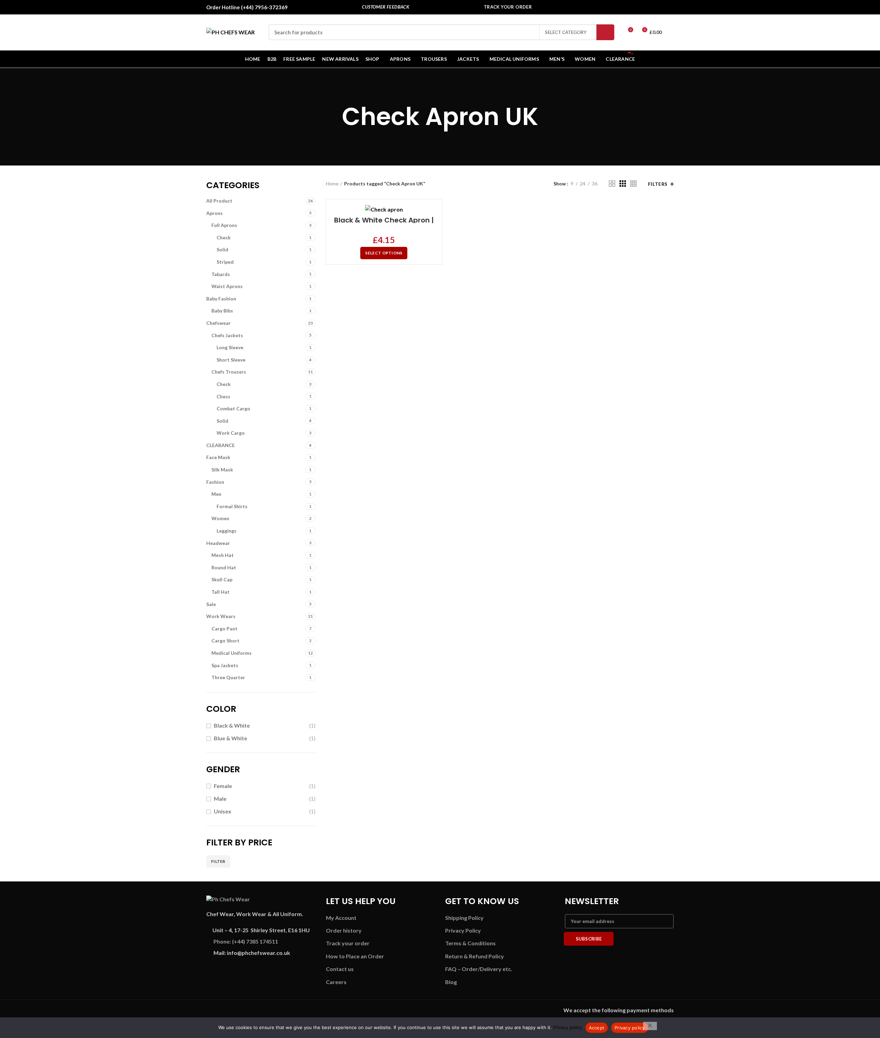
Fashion (215, 482)
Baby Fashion (221, 298)
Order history (344, 930)
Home (332, 183)
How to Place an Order (355, 956)
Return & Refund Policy (474, 956)
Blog (451, 982)
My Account (341, 917)
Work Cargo (231, 433)
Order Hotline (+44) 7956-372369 (247, 7)
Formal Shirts (232, 506)
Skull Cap (221, 579)
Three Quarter (228, 677)
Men (216, 494)
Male (220, 798)
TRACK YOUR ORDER (508, 7)
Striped (225, 262)
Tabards (220, 274)
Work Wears (220, 616)
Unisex (222, 811)
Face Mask (218, 457)
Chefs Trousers (228, 372)
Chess (223, 396)
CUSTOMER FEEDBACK (385, 7)
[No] (650, 1026)
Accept (597, 1027)
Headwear (218, 543)
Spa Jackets (224, 665)
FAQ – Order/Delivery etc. (478, 969)
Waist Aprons (227, 286)
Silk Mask (222, 469)
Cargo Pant (224, 628)
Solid (222, 249)
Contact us (340, 969)
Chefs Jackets (227, 335)
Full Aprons (224, 225)
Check (224, 237)
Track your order (348, 943)
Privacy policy (567, 1027)
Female (223, 786)
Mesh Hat (222, 555)
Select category (565, 32)
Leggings (226, 531)
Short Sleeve (231, 360)
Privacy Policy (463, 930)
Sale (211, 604)
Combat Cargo (233, 408)
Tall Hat (220, 592)
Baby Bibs (222, 310)
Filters (658, 184)
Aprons (214, 213)
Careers (336, 982)
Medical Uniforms (231, 653)
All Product (219, 201)
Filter (218, 861)
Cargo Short (225, 640)
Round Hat (223, 567)
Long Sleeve (230, 347)
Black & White (232, 725)
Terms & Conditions (470, 943)
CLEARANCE (220, 445)
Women (220, 518)
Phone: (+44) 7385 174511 (245, 941)
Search (605, 32)
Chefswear (218, 323)
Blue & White (230, 738)
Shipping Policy (464, 917)
